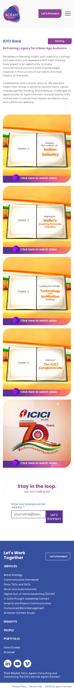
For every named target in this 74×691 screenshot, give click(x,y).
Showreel (9, 652)
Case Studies (12, 647)
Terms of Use (35, 686)
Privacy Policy (19, 686)
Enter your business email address (28, 506)
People (9, 630)
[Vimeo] (27, 664)
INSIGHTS (10, 622)
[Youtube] (17, 664)
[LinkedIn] (8, 664)
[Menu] (68, 13)
